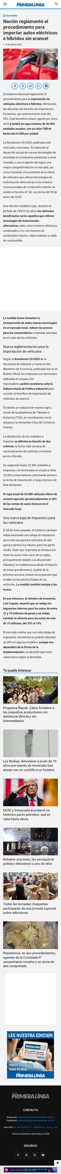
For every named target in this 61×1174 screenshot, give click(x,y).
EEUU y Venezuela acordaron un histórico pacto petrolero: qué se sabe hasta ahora (26, 814)
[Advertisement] (30, 279)
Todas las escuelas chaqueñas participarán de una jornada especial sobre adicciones (29, 908)
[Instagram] (26, 1155)
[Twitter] (35, 1155)
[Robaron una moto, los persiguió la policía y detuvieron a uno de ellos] (30, 841)
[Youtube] (43, 1155)
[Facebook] (18, 1155)
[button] (7, 4)
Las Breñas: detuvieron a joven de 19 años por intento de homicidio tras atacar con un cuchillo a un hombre (29, 765)
